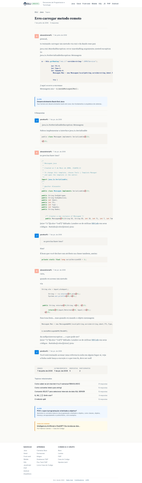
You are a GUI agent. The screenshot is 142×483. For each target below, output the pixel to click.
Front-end (27, 456)
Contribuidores (79, 480)
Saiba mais (69, 480)
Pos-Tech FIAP (42, 462)
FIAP (59, 456)
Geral (79, 4)
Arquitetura (27, 474)
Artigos (39, 456)
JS (105, 4)
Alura (59, 450)
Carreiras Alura (42, 450)
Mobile (94, 4)
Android (115, 4)
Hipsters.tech (63, 462)
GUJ (36, 12)
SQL (100, 4)
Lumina (60, 453)
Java (73, 4)
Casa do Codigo (64, 459)
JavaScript (27, 465)
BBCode (95, 223)
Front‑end (86, 4)
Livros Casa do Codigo (45, 465)
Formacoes (41, 453)
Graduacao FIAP (42, 459)
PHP (108, 4)
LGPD (87, 480)
